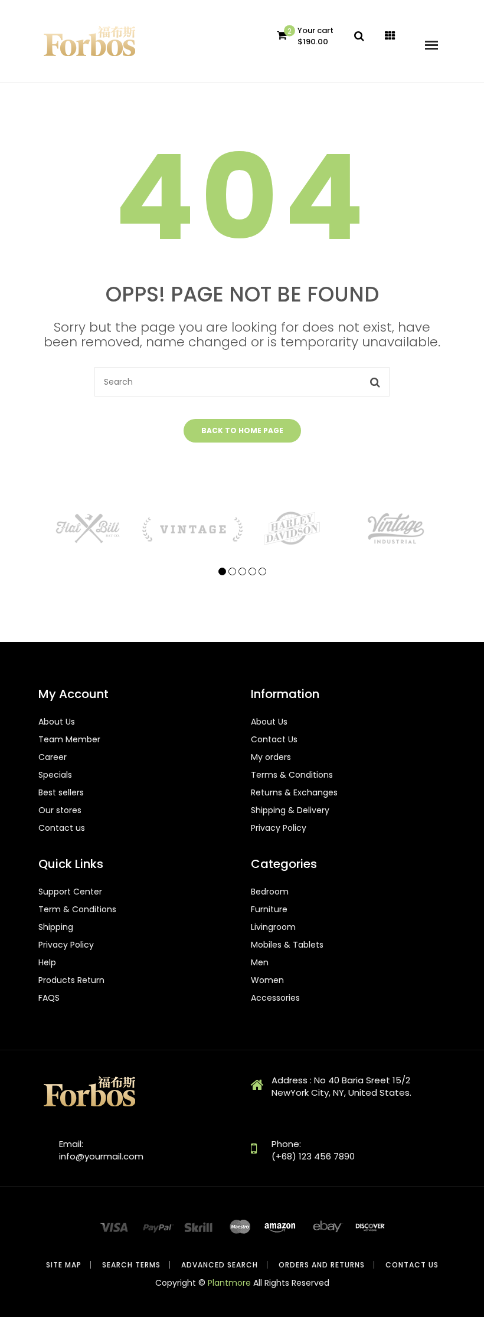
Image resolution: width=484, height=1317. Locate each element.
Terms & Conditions (292, 774)
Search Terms (131, 1265)
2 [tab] (232, 571)
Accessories (275, 998)
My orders (271, 757)
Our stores (59, 810)
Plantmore (229, 1283)
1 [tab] (222, 571)
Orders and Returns (322, 1265)
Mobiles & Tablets (287, 944)
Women (267, 980)
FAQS (49, 998)
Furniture (269, 909)
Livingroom (273, 927)
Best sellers (61, 792)
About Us (56, 721)
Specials (55, 774)
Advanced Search (219, 1265)
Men (260, 962)
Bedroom (270, 891)
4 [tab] (252, 571)
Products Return (71, 980)
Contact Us (274, 739)
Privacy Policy (278, 828)
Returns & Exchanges (294, 792)
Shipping (55, 927)
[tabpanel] (89, 528)
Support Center (70, 891)
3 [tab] (242, 571)
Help (47, 962)
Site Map (63, 1265)
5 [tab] (262, 571)
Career (52, 757)
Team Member (69, 739)
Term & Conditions (77, 909)
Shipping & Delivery (290, 810)
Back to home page (242, 430)
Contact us (61, 828)
